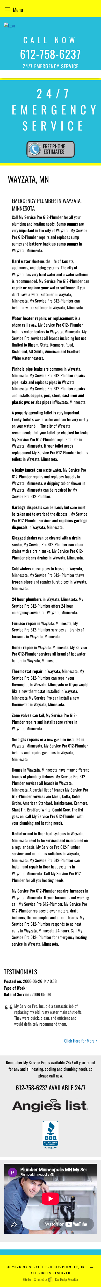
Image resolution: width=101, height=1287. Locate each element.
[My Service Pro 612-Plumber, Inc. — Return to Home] (9, 22)
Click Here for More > (80, 1041)
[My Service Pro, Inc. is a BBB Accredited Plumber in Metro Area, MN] (50, 1135)
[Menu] (7, 9)
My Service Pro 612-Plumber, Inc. (55, 1267)
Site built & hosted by (50, 1279)
